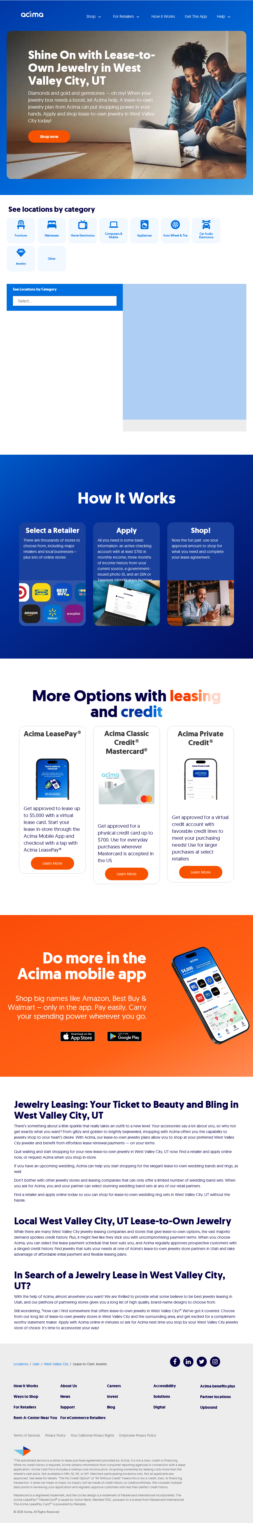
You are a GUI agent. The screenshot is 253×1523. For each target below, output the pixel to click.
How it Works (163, 16)
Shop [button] (91, 16)
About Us (68, 1385)
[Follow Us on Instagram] (212, 1365)
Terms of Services (27, 1435)
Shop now (49, 136)
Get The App (196, 16)
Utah (36, 1364)
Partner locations (215, 1396)
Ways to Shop (26, 1396)
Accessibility (164, 1385)
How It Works (26, 1385)
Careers (114, 1385)
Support (67, 1407)
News (65, 1396)
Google (127, 1038)
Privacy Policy (55, 1435)
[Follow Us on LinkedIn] (186, 1365)
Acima (32, 16)
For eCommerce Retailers (82, 1417)
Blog (111, 1407)
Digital (159, 1407)
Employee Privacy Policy (137, 1435)
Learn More (52, 863)
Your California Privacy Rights (92, 1435)
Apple (80, 1038)
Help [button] (221, 16)
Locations (21, 1364)
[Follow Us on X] (199, 1365)
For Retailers (25, 1407)
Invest (112, 1396)
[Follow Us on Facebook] (172, 1365)
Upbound (208, 1407)
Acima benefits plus (217, 1386)
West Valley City (56, 1364)
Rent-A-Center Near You (35, 1417)
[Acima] (22, 1451)
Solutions (161, 1396)
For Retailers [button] (124, 16)
